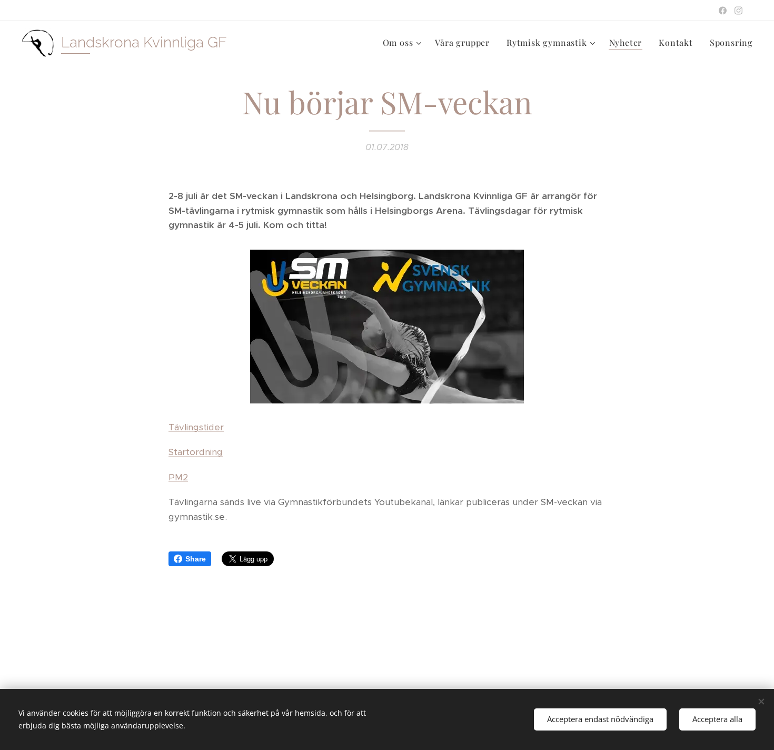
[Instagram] (738, 10)
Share (195, 559)
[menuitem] (403, 42)
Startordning (195, 452)
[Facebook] (722, 10)
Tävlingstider (196, 427)
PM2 (178, 477)
